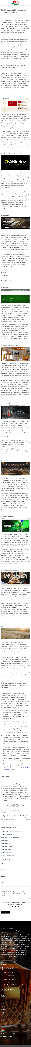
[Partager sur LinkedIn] (22, 805)
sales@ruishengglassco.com (11, 967)
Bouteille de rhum (6, 843)
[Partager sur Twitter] (14, 805)
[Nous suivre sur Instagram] (5, 990)
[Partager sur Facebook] (11, 805)
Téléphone (3, 876)
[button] (2, 2)
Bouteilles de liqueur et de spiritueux (11, 831)
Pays (2, 882)
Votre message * (5, 889)
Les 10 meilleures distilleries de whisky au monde (23, 817)
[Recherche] (29, 2)
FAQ (2, 1013)
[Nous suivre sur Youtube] (13, 990)
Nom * (2, 863)
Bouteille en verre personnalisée (10, 837)
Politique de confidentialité (7, 1036)
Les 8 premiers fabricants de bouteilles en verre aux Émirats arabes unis (8, 817)
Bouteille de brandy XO (7, 855)
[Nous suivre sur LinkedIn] (11, 990)
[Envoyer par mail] (17, 805)
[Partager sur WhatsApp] (8, 805)
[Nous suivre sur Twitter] (8, 990)
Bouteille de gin (5, 840)
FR (3, 995)
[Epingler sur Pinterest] (19, 805)
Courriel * (3, 869)
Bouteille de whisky (6, 852)
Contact (3, 1009)
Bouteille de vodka (6, 849)
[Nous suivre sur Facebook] (3, 990)
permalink (3, 812)
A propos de (4, 1006)
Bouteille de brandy (6, 834)
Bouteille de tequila (6, 846)
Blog (2, 7)
